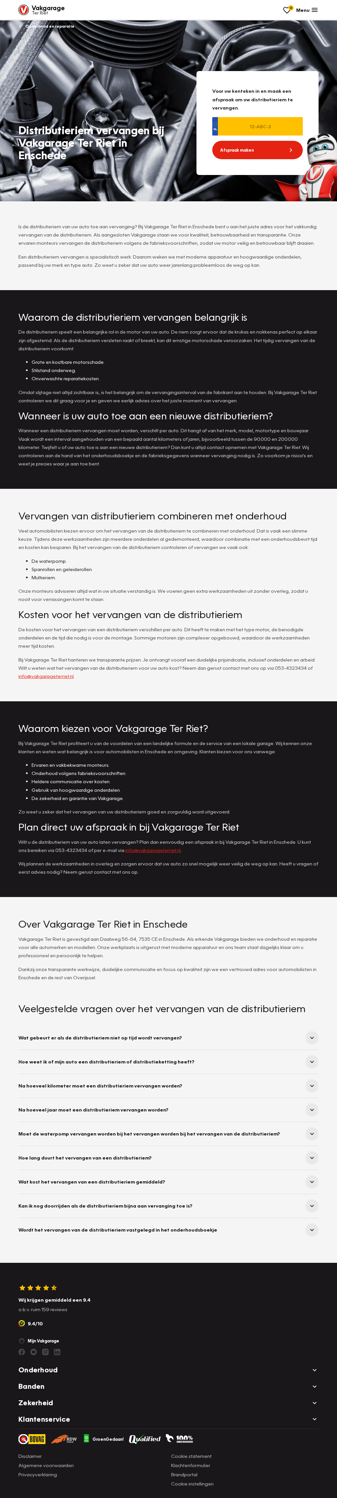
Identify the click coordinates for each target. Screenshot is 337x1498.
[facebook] (21, 1352)
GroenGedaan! (108, 1439)
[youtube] (33, 1352)
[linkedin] (57, 1352)
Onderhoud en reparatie (49, 26)
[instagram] (45, 1352)
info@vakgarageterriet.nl (46, 676)
